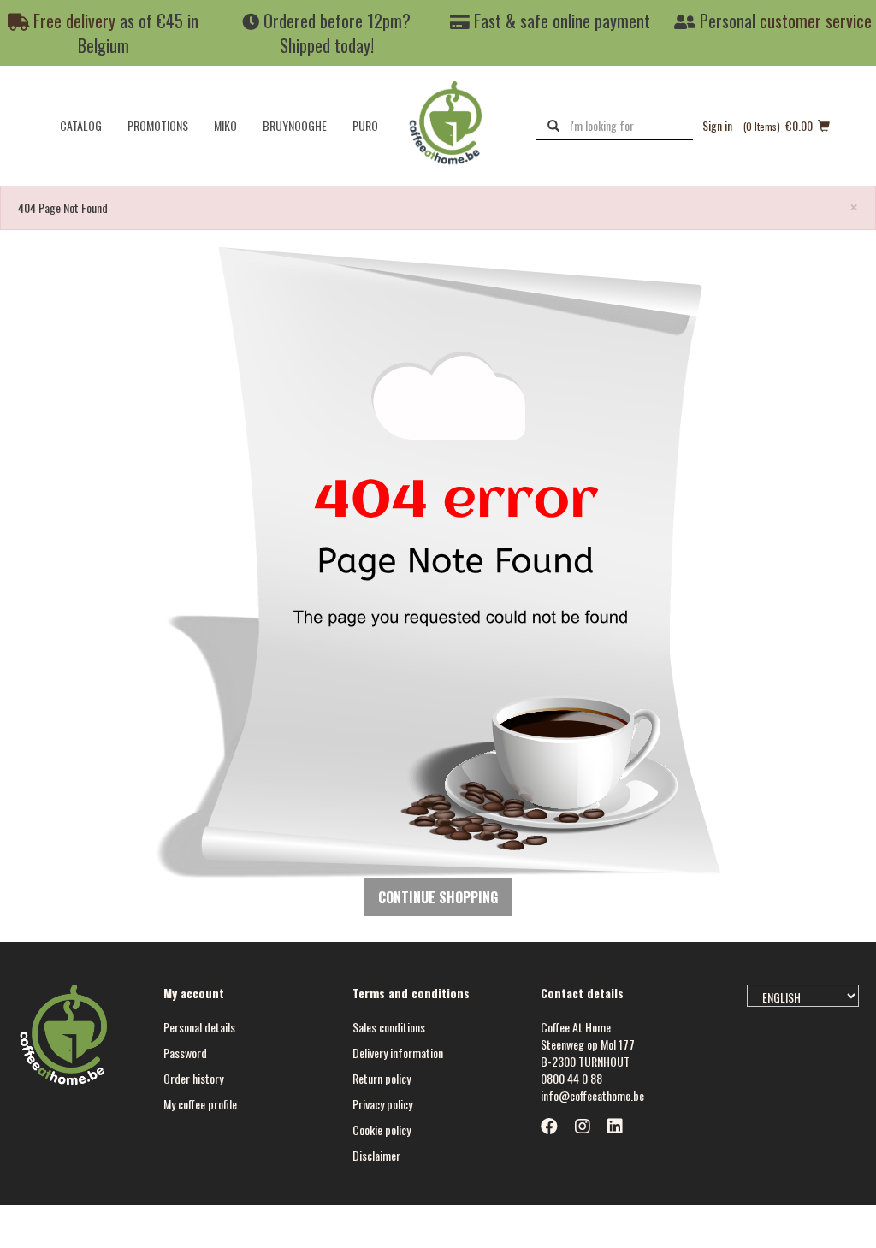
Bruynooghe (295, 125)
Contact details (582, 993)
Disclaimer (376, 1155)
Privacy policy (382, 1104)
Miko (225, 125)
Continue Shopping (438, 897)
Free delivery (72, 20)
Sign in (717, 125)
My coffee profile (200, 1104)
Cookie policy (381, 1130)
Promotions (157, 125)
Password (185, 1053)
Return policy (381, 1078)
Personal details (199, 1027)
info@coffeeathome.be (592, 1095)
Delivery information (397, 1053)
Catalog (81, 125)
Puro (365, 125)
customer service (816, 20)
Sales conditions (388, 1027)
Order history (193, 1078)
